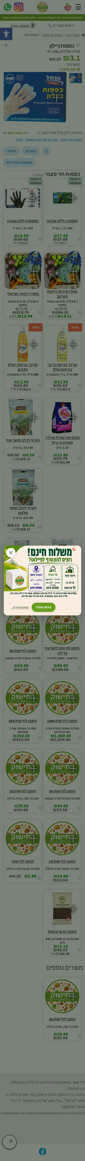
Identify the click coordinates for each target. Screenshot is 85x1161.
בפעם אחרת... (20, 607)
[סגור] (11, 552)
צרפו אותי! (43, 607)
